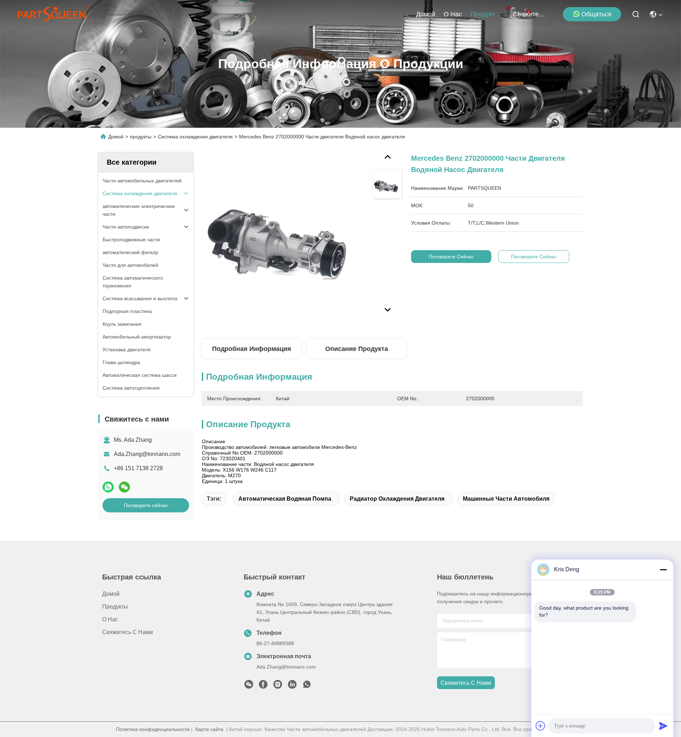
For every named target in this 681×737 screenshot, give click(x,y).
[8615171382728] (307, 686)
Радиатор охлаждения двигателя (397, 499)
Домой (425, 14)
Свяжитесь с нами (530, 14)
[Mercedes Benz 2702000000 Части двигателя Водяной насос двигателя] (284, 235)
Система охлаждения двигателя (195, 136)
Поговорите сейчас (146, 505)
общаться (596, 14)
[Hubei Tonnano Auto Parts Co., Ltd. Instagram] (278, 686)
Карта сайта (209, 729)
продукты (484, 14)
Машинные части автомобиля (506, 499)
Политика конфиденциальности (153, 729)
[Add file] (541, 725)
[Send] (663, 725)
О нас (453, 14)
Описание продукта (356, 348)
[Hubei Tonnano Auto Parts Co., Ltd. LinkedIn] (292, 686)
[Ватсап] (108, 487)
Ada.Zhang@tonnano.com (147, 454)
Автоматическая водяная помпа (284, 499)
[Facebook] (263, 686)
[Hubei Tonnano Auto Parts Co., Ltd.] (53, 14)
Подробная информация (251, 348)
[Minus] (663, 569)
